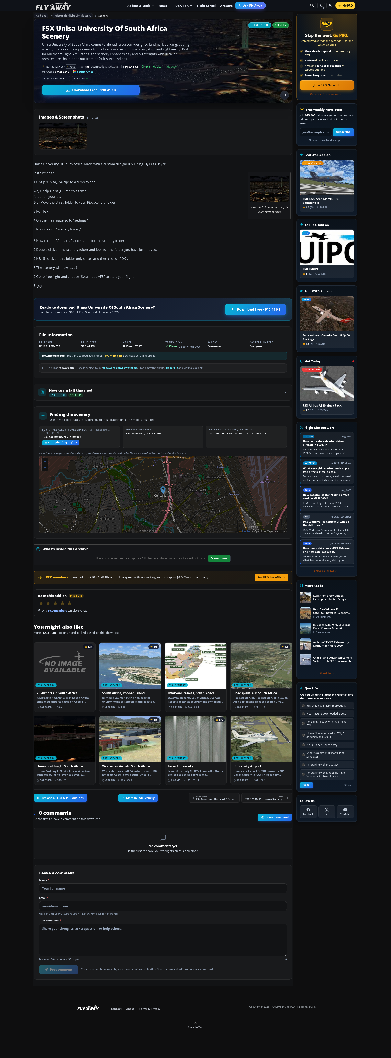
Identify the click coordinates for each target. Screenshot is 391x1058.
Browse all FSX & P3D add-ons (63, 798)
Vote (306, 785)
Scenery (103, 15)
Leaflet (246, 531)
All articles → (326, 673)
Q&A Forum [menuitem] (183, 6)
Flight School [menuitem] (206, 6)
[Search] (312, 5)
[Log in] (330, 5)
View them (219, 558)
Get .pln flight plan (62, 442)
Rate (72, 66)
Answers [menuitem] (226, 6)
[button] (163, 490)
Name (44, 880)
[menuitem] (250, 5)
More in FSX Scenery (140, 798)
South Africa (85, 71)
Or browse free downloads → (327, 94)
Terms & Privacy (149, 1009)
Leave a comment (277, 817)
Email (43, 898)
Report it (172, 368)
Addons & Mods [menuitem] (138, 6)
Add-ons (41, 15)
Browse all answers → (327, 570)
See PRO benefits (269, 577)
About (130, 1009)
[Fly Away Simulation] (53, 5)
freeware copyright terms (120, 368)
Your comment (50, 920)
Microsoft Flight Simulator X (73, 15)
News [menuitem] (163, 6)
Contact (116, 1009)
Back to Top (195, 1027)
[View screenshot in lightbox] (284, 95)
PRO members (113, 355)
